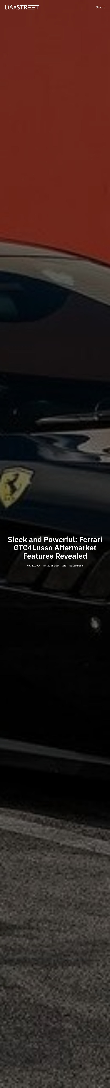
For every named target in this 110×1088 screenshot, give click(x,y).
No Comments (76, 565)
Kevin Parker (52, 565)
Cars (64, 565)
